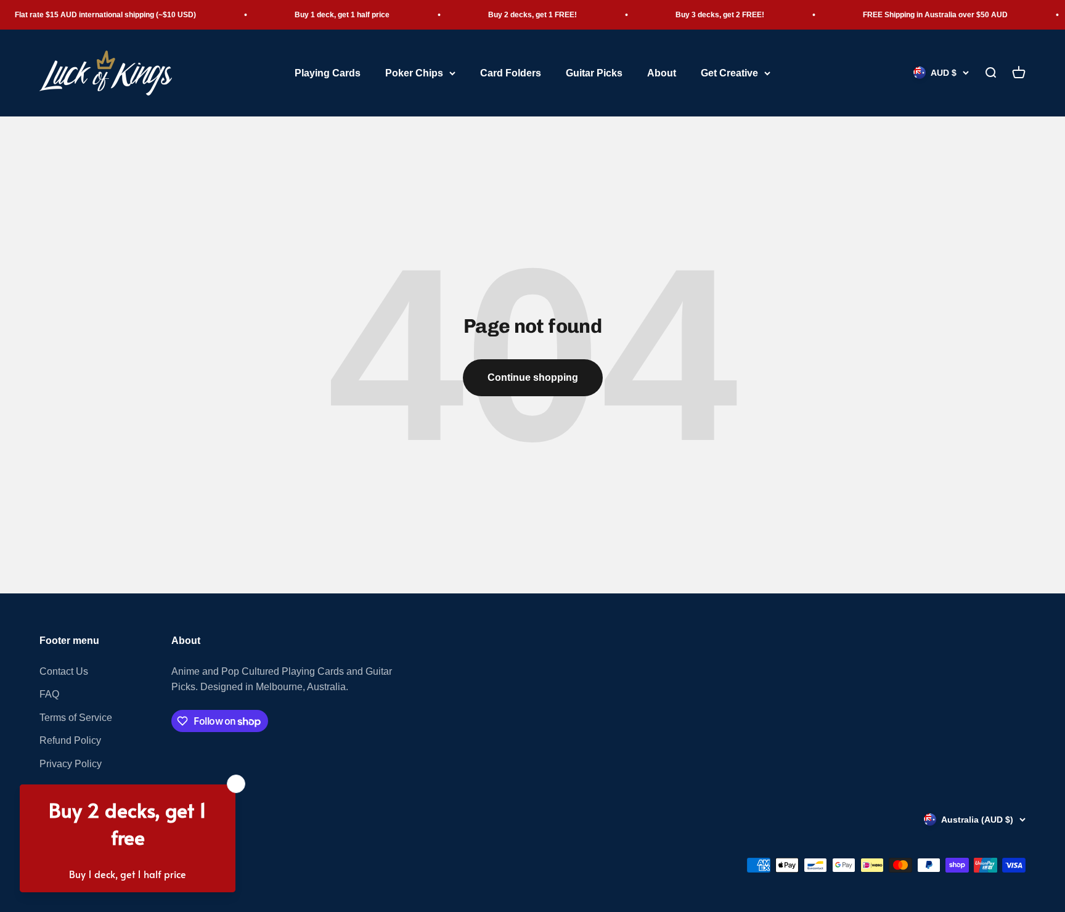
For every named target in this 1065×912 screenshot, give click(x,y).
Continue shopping (533, 377)
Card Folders (510, 73)
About (661, 73)
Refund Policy (70, 740)
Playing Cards (328, 73)
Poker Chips (414, 73)
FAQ (49, 694)
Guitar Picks (594, 73)
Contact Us (63, 671)
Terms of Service (75, 717)
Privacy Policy (70, 764)
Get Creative (729, 73)
